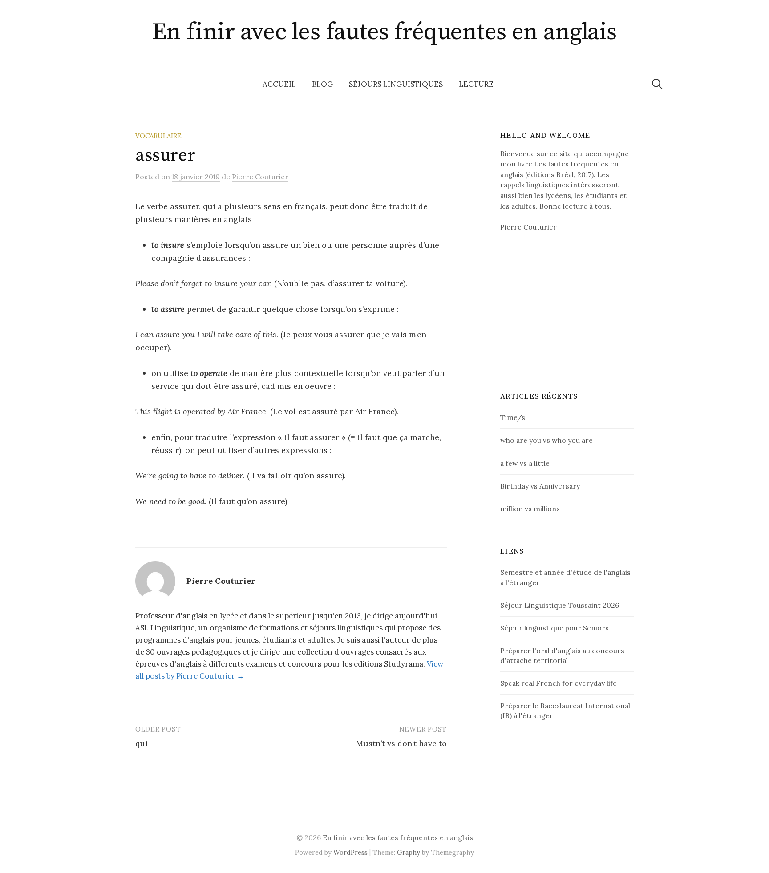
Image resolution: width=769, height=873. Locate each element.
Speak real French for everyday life (558, 683)
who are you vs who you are (546, 440)
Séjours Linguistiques (396, 84)
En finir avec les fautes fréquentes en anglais (384, 32)
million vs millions (530, 508)
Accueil (279, 84)
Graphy (408, 852)
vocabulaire (158, 136)
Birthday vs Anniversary (540, 485)
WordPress (350, 852)
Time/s (512, 417)
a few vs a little (525, 463)
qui (141, 743)
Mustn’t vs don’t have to (401, 743)
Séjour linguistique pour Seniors (554, 627)
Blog (322, 84)
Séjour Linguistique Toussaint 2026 (559, 605)
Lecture (476, 84)
